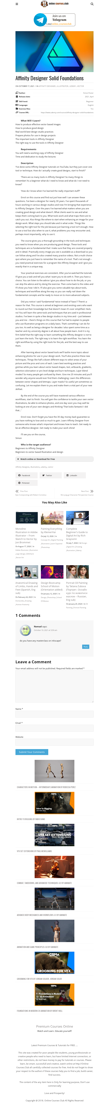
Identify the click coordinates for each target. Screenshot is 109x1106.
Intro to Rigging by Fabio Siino (31, 819)
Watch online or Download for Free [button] (37, 459)
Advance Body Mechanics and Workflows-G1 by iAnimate (42, 914)
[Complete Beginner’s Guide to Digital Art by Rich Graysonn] (77, 512)
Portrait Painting (79, 607)
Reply (86, 646)
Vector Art (20, 557)
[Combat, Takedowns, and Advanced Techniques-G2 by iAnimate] (54, 867)
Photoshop (45, 547)
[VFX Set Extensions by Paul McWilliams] (54, 835)
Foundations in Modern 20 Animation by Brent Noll (39, 1010)
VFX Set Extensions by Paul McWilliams (34, 851)
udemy (44, 467)
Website (19, 736)
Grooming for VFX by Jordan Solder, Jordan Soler (39, 978)
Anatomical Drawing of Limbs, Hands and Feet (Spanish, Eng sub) (26, 588)
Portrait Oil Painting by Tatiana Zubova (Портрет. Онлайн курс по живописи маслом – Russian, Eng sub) (76, 591)
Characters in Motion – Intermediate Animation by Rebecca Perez (46, 787)
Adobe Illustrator (22, 550)
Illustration (34, 550)
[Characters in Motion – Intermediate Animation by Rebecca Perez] (54, 771)
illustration (35, 467)
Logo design (20, 554)
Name (19, 708)
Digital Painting (57, 540)
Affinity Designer (47, 86)
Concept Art (45, 540)
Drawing (78, 546)
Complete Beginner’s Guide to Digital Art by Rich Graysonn (77, 534)
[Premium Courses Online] (54, 3)
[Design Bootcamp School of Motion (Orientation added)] (52, 567)
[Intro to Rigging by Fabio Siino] (54, 803)
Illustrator (62, 86)
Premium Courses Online (54, 1026)
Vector (80, 86)
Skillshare (30, 554)
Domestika (19, 601)
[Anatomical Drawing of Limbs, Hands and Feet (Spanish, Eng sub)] (26, 567)
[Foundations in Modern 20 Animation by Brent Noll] (54, 994)
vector (50, 467)
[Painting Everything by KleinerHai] (52, 512)
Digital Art (71, 546)
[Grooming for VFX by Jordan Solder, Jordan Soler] (54, 963)
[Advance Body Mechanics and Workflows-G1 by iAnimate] (54, 899)
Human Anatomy (22, 604)
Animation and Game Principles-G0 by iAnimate (37, 946)
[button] (16, 4)
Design (84, 543)
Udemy (73, 86)
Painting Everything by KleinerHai (51, 530)
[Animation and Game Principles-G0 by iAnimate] (54, 931)
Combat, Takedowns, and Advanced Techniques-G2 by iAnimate (44, 882)
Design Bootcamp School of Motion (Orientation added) (51, 586)
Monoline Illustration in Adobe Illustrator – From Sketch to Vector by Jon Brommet (26, 535)
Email (19, 722)
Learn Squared (56, 543)
